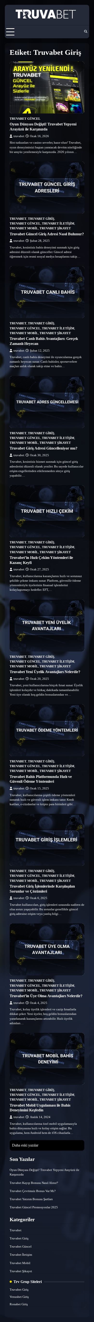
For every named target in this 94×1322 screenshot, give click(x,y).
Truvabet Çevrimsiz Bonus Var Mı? (33, 1191)
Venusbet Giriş (19, 1297)
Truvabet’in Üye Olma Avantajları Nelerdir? (46, 996)
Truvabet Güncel (25, 118)
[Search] (85, 31)
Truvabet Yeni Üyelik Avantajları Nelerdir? (45, 672)
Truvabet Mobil (24, 228)
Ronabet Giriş (19, 1304)
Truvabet (18, 218)
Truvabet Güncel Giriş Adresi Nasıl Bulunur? (47, 234)
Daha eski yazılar (25, 1145)
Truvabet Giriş (41, 218)
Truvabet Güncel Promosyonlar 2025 (34, 1207)
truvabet (18, 136)
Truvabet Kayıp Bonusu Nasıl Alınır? (34, 1183)
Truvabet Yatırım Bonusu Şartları (31, 1199)
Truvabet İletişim (58, 223)
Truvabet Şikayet (55, 228)
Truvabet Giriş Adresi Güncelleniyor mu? (43, 448)
